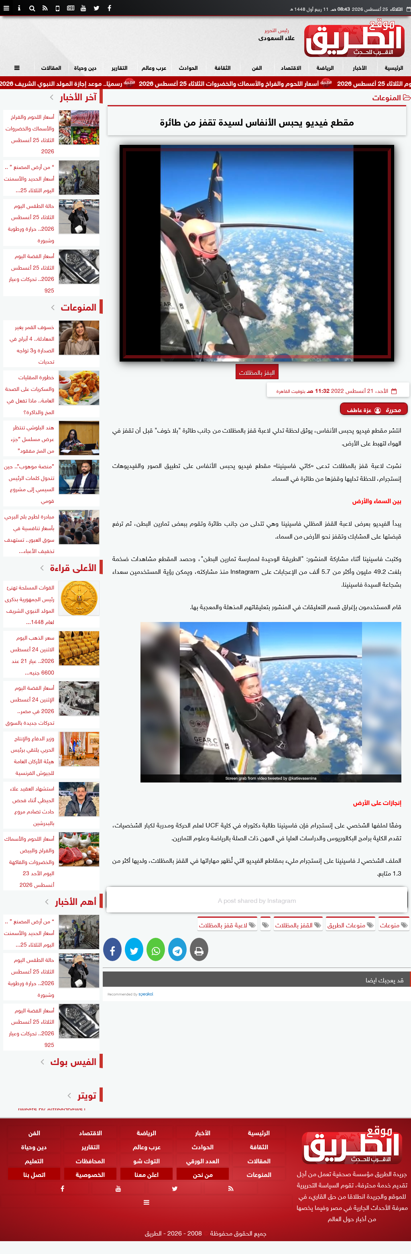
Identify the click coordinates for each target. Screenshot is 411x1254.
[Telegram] (177, 949)
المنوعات (386, 96)
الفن (257, 67)
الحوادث (188, 67)
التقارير (120, 67)
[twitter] (96, 8)
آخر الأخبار (78, 95)
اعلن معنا (146, 1173)
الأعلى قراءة (73, 566)
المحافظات (90, 1159)
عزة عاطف (359, 409)
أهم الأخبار (75, 899)
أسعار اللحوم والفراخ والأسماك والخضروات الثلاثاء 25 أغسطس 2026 (263, 82)
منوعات (390, 924)
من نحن (203, 1173)
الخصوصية (90, 1173)
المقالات (51, 67)
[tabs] (6, 8)
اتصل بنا (34, 1173)
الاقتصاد (291, 67)
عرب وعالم (154, 67)
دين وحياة (85, 67)
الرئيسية (394, 67)
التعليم (34, 1159)
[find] (32, 8)
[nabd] (57, 8)
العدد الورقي (202, 1159)
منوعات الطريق (347, 924)
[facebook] (109, 8)
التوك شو (146, 1159)
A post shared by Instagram (257, 899)
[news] (70, 8)
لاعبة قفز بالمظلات (224, 924)
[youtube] (83, 8)
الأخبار (360, 67)
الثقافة (223, 67)
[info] (19, 8)
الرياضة (325, 67)
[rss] (45, 8)
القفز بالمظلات (294, 924)
